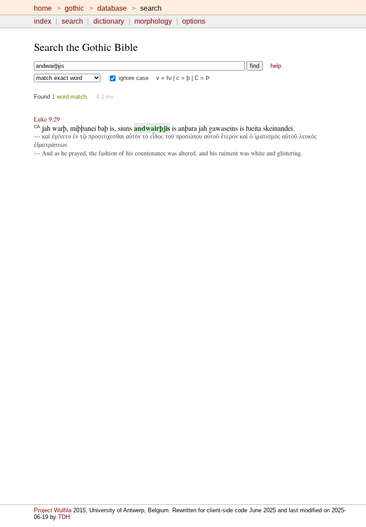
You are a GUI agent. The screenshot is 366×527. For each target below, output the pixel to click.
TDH (64, 517)
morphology (153, 21)
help (275, 66)
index (42, 21)
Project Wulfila (52, 510)
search (72, 21)
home (43, 8)
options (193, 21)
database (112, 8)
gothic (74, 8)
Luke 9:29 (47, 119)
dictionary (108, 21)
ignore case (133, 78)
